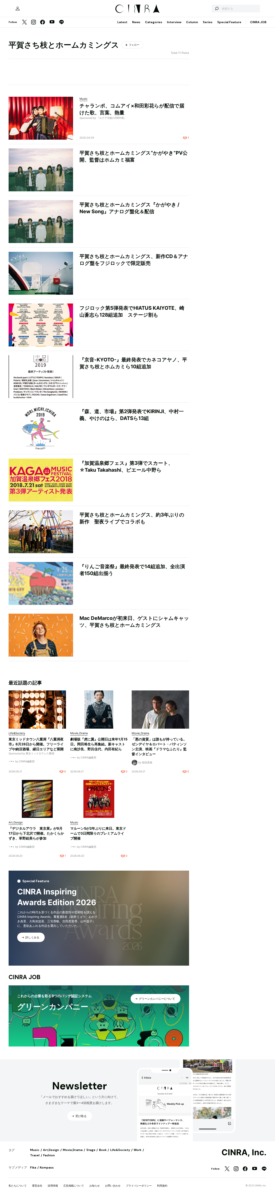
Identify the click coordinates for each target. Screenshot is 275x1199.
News (136, 22)
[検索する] (217, 8)
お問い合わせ (113, 1185)
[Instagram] (33, 22)
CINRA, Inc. (244, 1152)
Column (192, 22)
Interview (174, 22)
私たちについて (18, 1185)
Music (34, 1149)
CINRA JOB (258, 22)
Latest (122, 22)
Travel (35, 1155)
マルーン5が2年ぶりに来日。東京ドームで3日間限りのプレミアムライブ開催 (98, 833)
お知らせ (94, 1185)
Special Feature (229, 22)
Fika (33, 1167)
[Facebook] (42, 22)
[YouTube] (52, 22)
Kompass (47, 1167)
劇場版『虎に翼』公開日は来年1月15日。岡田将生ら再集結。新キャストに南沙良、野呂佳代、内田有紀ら (98, 744)
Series (207, 22)
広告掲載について (73, 1185)
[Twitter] (24, 22)
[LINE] (61, 22)
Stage (90, 1149)
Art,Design (51, 1149)
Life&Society (120, 1149)
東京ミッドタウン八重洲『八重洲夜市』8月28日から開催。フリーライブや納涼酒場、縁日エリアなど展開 (36, 744)
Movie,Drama (72, 1149)
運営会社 (37, 1185)
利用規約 (162, 1185)
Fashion (49, 1155)
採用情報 (53, 1185)
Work (137, 1149)
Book (103, 1149)
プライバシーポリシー (139, 1185)
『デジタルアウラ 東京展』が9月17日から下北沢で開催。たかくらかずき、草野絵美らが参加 (36, 833)
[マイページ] (17, 8)
